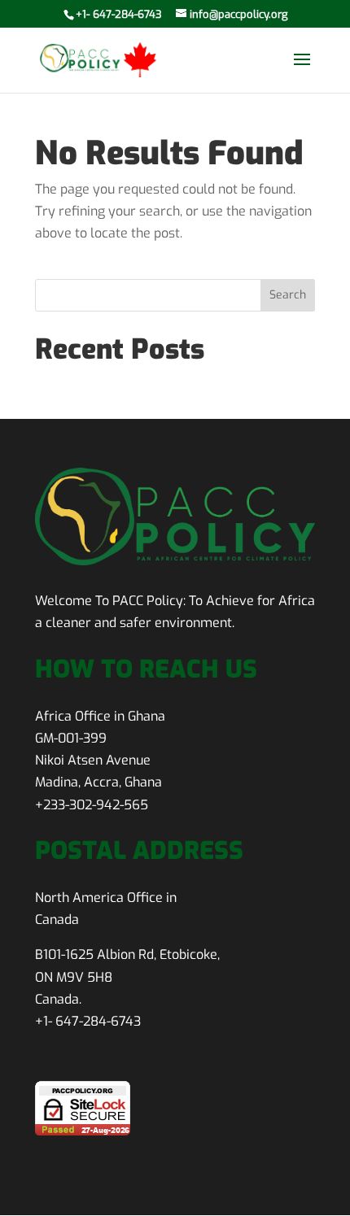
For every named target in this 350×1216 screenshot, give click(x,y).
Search (287, 295)
